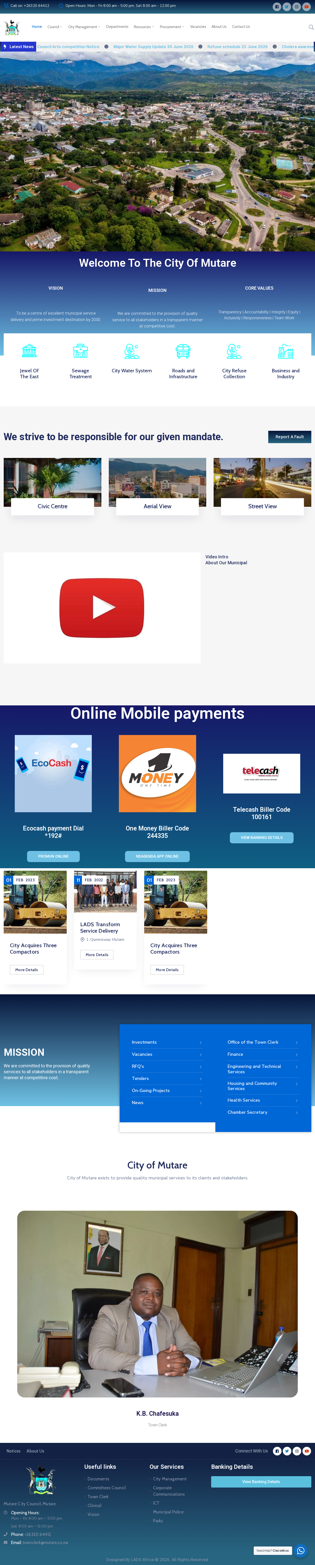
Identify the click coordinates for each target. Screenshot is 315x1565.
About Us (219, 26)
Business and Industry (285, 373)
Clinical (94, 1505)
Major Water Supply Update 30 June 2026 (104, 46)
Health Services (244, 1100)
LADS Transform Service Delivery (30, 927)
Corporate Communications (169, 1491)
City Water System (132, 371)
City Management (82, 27)
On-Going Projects (151, 1091)
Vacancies (198, 26)
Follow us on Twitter (156, 513)
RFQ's (138, 1066)
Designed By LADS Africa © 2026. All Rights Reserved (157, 1559)
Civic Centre (52, 506)
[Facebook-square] (277, 6)
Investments (144, 1042)
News (137, 1103)
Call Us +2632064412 (51, 513)
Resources (142, 27)
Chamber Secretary (247, 1112)
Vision (93, 1514)
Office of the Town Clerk (253, 1042)
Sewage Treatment (80, 373)
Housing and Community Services (252, 1086)
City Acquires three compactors (103, 948)
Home (37, 26)
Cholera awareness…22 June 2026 (265, 46)
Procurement (170, 27)
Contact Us (241, 26)
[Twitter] (287, 6)
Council (53, 27)
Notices (14, 1451)
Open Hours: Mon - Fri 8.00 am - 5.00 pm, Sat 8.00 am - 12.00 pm (120, 5)
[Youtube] (306, 6)
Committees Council (107, 1487)
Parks (158, 1520)
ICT (156, 1503)
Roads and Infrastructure (183, 373)
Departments (117, 26)
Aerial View (157, 506)
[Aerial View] (157, 482)
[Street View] (262, 482)
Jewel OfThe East (29, 373)
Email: (39, 1542)
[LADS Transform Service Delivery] (35, 892)
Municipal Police (168, 1511)
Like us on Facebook (261, 513)
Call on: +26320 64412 (30, 5)
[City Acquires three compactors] (105, 902)
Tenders (140, 1078)
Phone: (31, 1534)
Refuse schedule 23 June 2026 (188, 46)
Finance (235, 1054)
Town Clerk (98, 1496)
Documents (98, 1478)
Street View (262, 506)
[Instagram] (296, 6)
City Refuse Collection (234, 373)
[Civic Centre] (52, 482)
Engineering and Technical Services (254, 1069)
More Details (27, 954)
